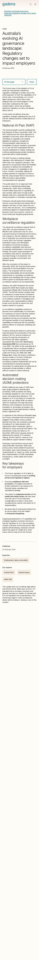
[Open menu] (35, 4)
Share (32, 82)
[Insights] (2, 13)
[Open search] (30, 4)
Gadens (8, 4)
